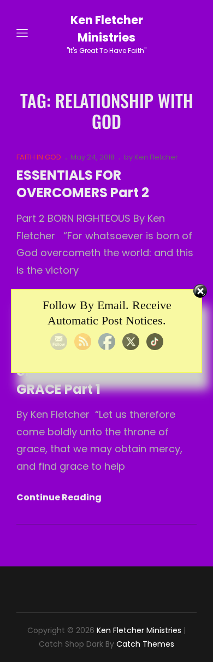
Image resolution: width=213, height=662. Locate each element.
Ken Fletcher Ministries (139, 630)
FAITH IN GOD (38, 157)
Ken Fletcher (156, 157)
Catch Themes (145, 644)
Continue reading (59, 497)
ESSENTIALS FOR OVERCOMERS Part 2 (82, 184)
